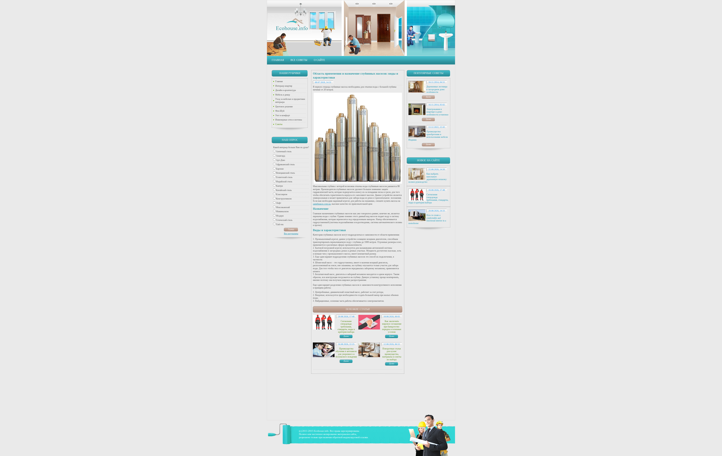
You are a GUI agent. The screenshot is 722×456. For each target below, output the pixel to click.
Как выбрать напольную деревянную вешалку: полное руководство (427, 178)
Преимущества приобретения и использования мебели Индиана (428, 135)
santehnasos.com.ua (322, 204)
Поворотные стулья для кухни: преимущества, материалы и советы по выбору (391, 354)
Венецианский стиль (285, 173)
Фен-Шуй (279, 111)
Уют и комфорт (282, 115)
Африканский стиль (285, 164)
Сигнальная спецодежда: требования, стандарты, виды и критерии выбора (428, 198)
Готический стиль (284, 220)
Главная (278, 60)
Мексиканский (283, 207)
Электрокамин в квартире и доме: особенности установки (437, 112)
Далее (428, 97)
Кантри (279, 186)
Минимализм (282, 211)
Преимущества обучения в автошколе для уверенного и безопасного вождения (346, 352)
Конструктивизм (284, 198)
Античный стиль (283, 151)
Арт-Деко (280, 160)
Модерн (280, 215)
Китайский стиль (284, 190)
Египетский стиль (284, 177)
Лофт (278, 203)
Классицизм (281, 194)
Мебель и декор (282, 94)
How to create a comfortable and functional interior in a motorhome (427, 219)
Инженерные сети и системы (288, 119)
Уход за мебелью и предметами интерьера (290, 100)
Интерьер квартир (283, 86)
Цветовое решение (284, 106)
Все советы (298, 60)
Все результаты (291, 233)
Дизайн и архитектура (285, 90)
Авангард (280, 156)
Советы (278, 124)
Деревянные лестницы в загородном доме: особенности (436, 89)
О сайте (319, 60)
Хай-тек (280, 224)
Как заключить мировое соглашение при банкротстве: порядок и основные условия (391, 326)
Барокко (280, 168)
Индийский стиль (284, 181)
